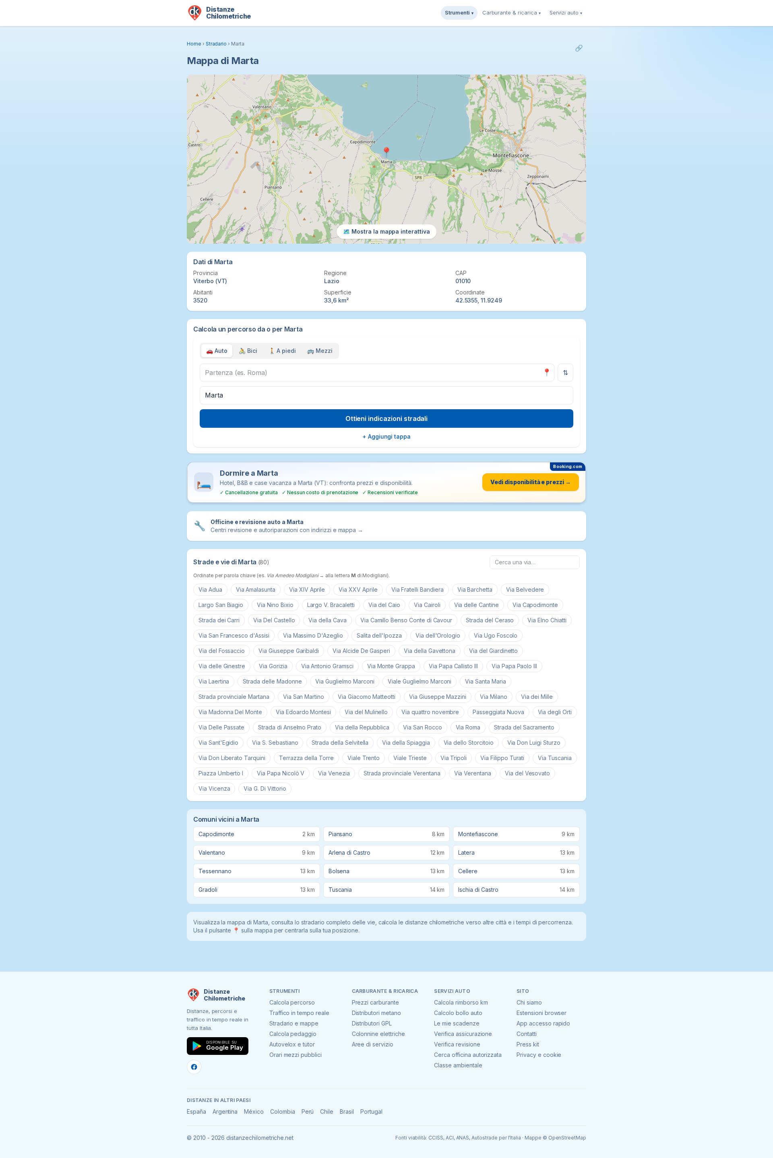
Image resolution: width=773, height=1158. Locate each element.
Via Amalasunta (255, 589)
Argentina (225, 1111)
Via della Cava (327, 620)
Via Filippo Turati (502, 757)
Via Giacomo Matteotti (366, 696)
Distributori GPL (372, 1023)
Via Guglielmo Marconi (344, 681)
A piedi (282, 350)
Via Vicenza (214, 788)
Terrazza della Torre (306, 757)
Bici (248, 350)
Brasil (347, 1111)
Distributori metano (376, 1012)
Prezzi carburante (375, 1002)
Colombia (282, 1111)
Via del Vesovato (527, 773)
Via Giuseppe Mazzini (437, 696)
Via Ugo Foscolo (495, 635)
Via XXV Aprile (358, 589)
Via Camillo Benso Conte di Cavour (406, 620)
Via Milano (493, 696)
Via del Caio (384, 604)
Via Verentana (472, 773)
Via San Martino (303, 696)
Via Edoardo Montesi (303, 711)
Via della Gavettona (429, 650)
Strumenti (459, 12)
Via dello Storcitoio (469, 742)
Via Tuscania (554, 757)
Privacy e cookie (539, 1054)
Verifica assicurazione (463, 1033)
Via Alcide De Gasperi (361, 650)
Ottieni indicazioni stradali (386, 418)
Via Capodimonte (535, 604)
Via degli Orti (555, 711)
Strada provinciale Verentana (402, 773)
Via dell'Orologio (437, 635)
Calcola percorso (292, 1002)
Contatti (527, 1033)
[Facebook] (194, 1067)
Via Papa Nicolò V (280, 773)
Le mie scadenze (456, 1023)
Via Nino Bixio (275, 604)
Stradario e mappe (293, 1023)
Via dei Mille (537, 696)
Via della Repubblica (362, 727)
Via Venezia (333, 773)
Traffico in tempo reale (299, 1012)
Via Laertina (213, 681)
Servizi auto (566, 12)
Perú (308, 1111)
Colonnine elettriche (378, 1033)
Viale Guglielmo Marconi (419, 681)
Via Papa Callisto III (453, 666)
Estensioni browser (541, 1012)
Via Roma (468, 727)
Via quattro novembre (430, 711)
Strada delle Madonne (272, 681)
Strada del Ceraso (490, 620)
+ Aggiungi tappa (386, 436)
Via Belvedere (525, 589)
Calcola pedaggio (292, 1033)
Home (194, 44)
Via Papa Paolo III (514, 666)
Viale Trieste (409, 757)
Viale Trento (363, 757)
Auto (216, 350)
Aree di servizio (372, 1044)
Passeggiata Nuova (498, 711)
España (196, 1111)
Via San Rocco (422, 727)
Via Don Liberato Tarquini (231, 757)
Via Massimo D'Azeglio (313, 635)
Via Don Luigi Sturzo (533, 742)
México (254, 1111)
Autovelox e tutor (292, 1044)
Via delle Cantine (476, 604)
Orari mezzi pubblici (295, 1054)
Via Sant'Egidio (218, 742)
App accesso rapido (543, 1023)
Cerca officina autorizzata (468, 1054)
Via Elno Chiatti (546, 620)
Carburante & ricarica (511, 12)
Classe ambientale (458, 1065)
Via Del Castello (274, 620)
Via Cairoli (427, 604)
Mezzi (320, 350)
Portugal (371, 1111)
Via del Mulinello (366, 711)
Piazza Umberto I (220, 773)
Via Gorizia (273, 666)
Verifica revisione (457, 1044)
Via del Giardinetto (493, 650)
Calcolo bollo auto (458, 1012)
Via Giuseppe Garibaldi (288, 650)
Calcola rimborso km (461, 1002)
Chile (326, 1111)
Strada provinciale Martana (233, 696)
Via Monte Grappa (391, 666)
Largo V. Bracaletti (331, 604)
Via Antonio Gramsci (327, 666)
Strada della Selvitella (340, 742)
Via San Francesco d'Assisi (233, 635)
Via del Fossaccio (221, 650)
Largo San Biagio (220, 604)
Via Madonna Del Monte (230, 711)
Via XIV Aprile (307, 589)
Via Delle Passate (221, 727)
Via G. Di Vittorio (265, 788)
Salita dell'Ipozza (379, 635)
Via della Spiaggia (406, 742)
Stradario (216, 44)
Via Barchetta (474, 589)
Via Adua (210, 589)
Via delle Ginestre (221, 666)
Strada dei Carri (219, 620)
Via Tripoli (453, 757)
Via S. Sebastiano (275, 742)
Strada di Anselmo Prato (289, 727)
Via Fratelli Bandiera (417, 589)
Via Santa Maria (485, 681)
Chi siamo (529, 1002)
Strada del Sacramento (524, 727)
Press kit (528, 1044)
